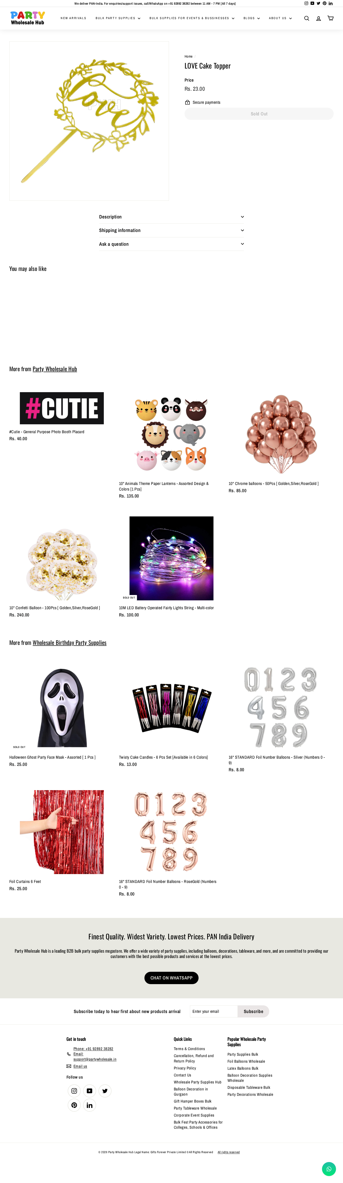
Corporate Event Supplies (194, 1115)
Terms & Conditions (189, 1048)
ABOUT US (278, 18)
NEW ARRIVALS (73, 18)
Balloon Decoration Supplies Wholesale (250, 1077)
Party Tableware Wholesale (195, 1108)
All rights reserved (229, 1152)
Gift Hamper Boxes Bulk (193, 1101)
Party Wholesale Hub (55, 368)
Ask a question (114, 244)
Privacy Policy (185, 1068)
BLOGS (250, 18)
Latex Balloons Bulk (243, 1068)
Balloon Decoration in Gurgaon (191, 1091)
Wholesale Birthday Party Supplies (69, 642)
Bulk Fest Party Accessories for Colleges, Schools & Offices (198, 1124)
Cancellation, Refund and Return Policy (194, 1058)
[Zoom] (89, 121)
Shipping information (120, 230)
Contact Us (182, 1075)
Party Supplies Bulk (243, 1054)
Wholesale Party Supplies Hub (198, 1082)
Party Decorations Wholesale (250, 1094)
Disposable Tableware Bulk (249, 1087)
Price (189, 80)
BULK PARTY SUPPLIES (116, 18)
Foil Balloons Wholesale (246, 1061)
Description (110, 216)
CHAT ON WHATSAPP (171, 978)
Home (189, 56)
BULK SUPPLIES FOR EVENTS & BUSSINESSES (190, 18)
